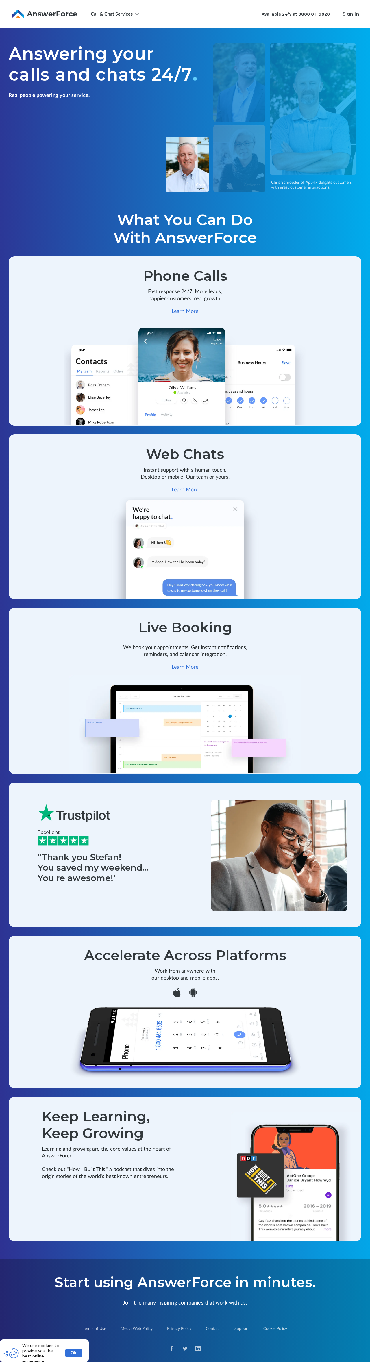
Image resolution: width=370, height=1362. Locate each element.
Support (241, 1329)
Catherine (252, 185)
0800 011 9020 (314, 14)
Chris (200, 185)
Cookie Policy (275, 1329)
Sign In (351, 14)
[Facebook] (172, 1349)
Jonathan (252, 115)
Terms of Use (94, 1329)
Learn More (185, 311)
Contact (213, 1329)
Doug (347, 168)
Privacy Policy (179, 1329)
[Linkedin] (198, 1349)
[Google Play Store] (193, 993)
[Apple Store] (177, 993)
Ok (74, 1352)
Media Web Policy (137, 1329)
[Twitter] (185, 1349)
